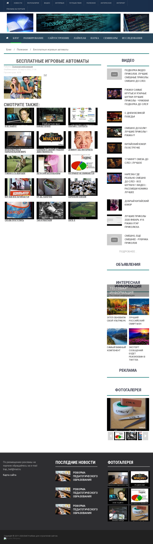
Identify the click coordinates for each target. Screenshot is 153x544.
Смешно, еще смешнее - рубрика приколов (136, 239)
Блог (16, 37)
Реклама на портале (16, 9)
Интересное (106, 3)
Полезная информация (22, 67)
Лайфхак (80, 37)
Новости (18, 3)
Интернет (121, 3)
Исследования (132, 37)
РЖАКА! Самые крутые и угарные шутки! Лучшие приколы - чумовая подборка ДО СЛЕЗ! (137, 97)
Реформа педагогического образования (85, 476)
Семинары (111, 37)
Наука (95, 37)
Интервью (59, 3)
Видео (47, 3)
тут (45, 75)
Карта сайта (9, 475)
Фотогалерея (33, 3)
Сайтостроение (58, 37)
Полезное (91, 3)
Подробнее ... (128, 251)
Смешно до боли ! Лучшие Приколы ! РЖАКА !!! (136, 132)
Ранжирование (33, 37)
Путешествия (75, 3)
